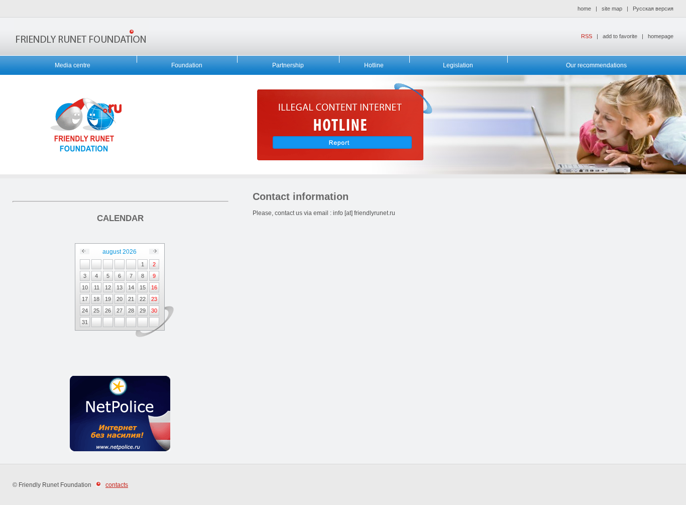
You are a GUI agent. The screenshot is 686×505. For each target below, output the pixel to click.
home (584, 9)
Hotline (374, 65)
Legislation (458, 65)
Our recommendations (596, 65)
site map (612, 9)
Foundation (186, 65)
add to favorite (620, 36)
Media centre (72, 65)
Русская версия (653, 9)
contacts (116, 484)
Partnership (288, 65)
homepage (660, 36)
